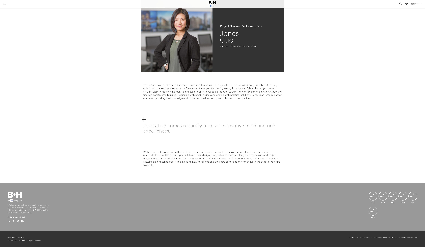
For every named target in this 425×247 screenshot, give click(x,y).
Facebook (13, 221)
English (407, 4)
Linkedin (9, 221)
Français (418, 4)
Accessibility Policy (380, 237)
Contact (403, 237)
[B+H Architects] (212, 4)
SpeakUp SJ (393, 237)
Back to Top (412, 237)
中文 (412, 4)
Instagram (18, 221)
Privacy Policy (354, 237)
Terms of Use (366, 237)
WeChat (22, 221)
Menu (4, 4)
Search (400, 4)
